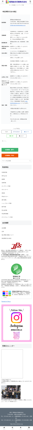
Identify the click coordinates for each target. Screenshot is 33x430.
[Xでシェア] (5, 393)
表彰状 (3, 193)
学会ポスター (5, 196)
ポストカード (5, 189)
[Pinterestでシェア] (27, 397)
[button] (21, 136)
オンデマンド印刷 (6, 186)
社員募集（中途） (10, 155)
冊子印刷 (4, 206)
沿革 (3, 231)
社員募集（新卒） (10, 149)
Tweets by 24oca (6, 301)
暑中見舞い (4, 199)
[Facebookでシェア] (5, 397)
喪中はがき (4, 175)
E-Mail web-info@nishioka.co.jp (17, 25)
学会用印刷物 (5, 213)
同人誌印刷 (4, 210)
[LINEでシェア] (20, 397)
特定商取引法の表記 (6, 238)
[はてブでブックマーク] (12, 397)
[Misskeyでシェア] (27, 393)
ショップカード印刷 (6, 203)
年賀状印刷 (4, 172)
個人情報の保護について (8, 235)
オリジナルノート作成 (7, 217)
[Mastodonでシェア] (12, 393)
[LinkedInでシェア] (12, 401)
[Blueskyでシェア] (20, 393)
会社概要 (4, 228)
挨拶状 (3, 179)
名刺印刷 (4, 182)
